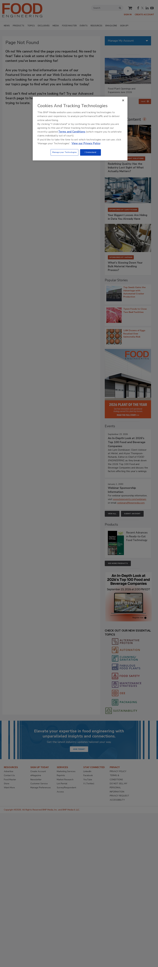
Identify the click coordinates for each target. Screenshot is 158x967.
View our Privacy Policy (86, 143)
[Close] (123, 100)
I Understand (90, 152)
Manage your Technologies (64, 152)
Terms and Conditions (71, 131)
